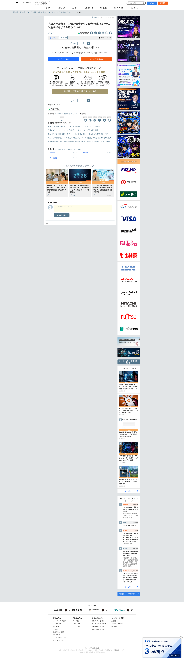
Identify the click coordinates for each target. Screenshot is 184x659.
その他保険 (53, 158)
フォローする (64, 38)
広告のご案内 (76, 624)
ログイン (152, 3)
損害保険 (52, 153)
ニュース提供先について (60, 637)
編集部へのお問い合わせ (99, 621)
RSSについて (56, 635)
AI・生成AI (103, 8)
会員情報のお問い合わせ (99, 626)
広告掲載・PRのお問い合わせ (128, 594)
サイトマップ (57, 626)
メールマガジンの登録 (59, 621)
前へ (74, 43)
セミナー (49, 8)
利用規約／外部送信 (58, 632)
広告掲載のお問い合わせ (99, 629)
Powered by (38, 4)
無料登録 (162, 3)
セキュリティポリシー (117, 624)
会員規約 (55, 629)
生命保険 (52, 38)
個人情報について (116, 626)
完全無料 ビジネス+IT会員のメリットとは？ (80, 91)
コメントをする (62, 215)
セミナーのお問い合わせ (99, 624)
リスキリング (89, 8)
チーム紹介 (76, 621)
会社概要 (113, 621)
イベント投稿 (76, 626)
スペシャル (62, 8)
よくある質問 (57, 624)
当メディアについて (58, 640)
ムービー (75, 8)
